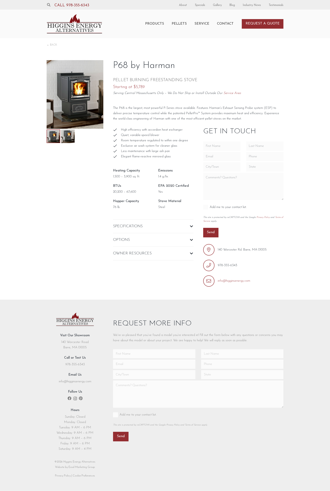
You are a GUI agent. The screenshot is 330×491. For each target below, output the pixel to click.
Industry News (252, 5)
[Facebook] (69, 398)
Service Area (232, 93)
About (183, 5)
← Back (52, 45)
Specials (200, 5)
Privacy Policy (263, 217)
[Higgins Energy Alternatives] (75, 24)
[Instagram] (75, 398)
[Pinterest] (80, 398)
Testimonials (276, 5)
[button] (49, 5)
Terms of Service (193, 425)
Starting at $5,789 (129, 87)
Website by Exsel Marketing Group (75, 467)
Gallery (217, 5)
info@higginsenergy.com (234, 280)
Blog (232, 5)
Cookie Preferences (84, 475)
